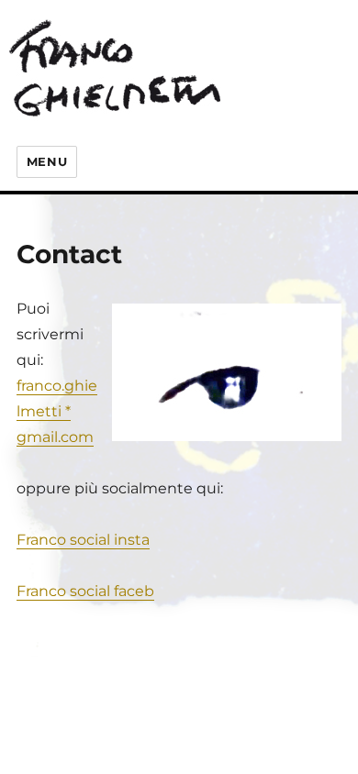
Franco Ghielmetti (137, 66)
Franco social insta (83, 539)
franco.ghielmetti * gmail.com (57, 411)
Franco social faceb (85, 591)
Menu (47, 161)
